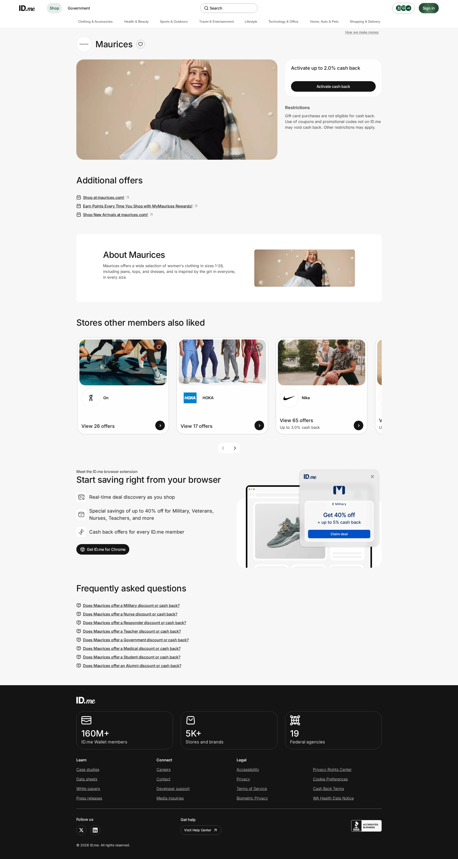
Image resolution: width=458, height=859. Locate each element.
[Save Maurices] (140, 44)
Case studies (87, 769)
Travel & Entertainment (216, 21)
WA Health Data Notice (333, 798)
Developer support (173, 788)
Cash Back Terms (328, 788)
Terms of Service (252, 788)
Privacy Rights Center (332, 769)
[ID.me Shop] (30, 8)
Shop (54, 8)
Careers (163, 769)
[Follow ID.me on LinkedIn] (95, 830)
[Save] (159, 347)
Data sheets (86, 779)
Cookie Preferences (330, 779)
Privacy (243, 779)
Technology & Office (283, 21)
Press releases (89, 798)
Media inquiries (170, 798)
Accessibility (248, 769)
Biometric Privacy (252, 798)
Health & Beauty (136, 21)
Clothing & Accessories (95, 21)
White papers (88, 788)
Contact (163, 779)
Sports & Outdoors (174, 21)
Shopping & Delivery (365, 21)
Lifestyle (251, 21)
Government (79, 8)
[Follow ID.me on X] (81, 830)
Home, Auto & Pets (324, 21)
